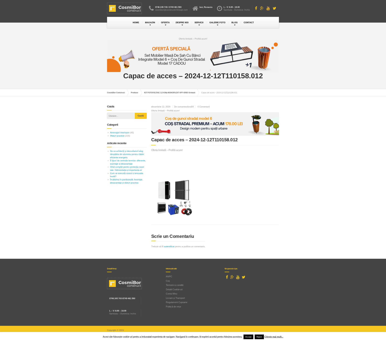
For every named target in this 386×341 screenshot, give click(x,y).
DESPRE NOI (182, 22)
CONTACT (249, 22)
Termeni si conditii (174, 285)
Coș (168, 281)
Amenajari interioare (119, 132)
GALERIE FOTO (217, 22)
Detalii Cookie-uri (174, 289)
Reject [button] (259, 337)
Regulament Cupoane (176, 302)
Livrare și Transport (175, 298)
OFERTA (165, 22)
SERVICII (199, 22)
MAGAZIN (150, 22)
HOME (136, 22)
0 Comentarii (204, 106)
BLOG (234, 22)
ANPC (169, 276)
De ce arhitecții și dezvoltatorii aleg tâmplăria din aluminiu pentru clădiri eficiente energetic (127, 154)
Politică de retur (173, 306)
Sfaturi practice (117, 136)
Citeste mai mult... (273, 336)
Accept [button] (248, 337)
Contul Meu (171, 293)
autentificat (169, 246)
